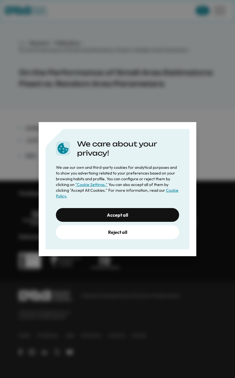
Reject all (117, 232)
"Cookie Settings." (91, 184)
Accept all (117, 215)
